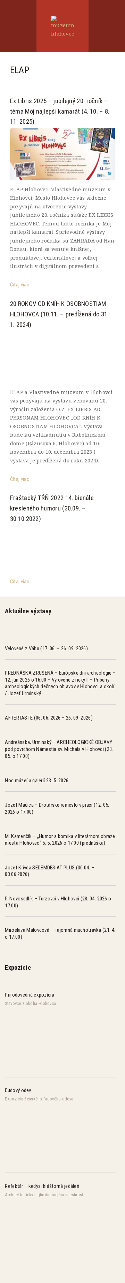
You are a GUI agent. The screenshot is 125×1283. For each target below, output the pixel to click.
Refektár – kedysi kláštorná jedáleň (42, 1186)
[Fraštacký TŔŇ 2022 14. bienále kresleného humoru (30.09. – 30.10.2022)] (62, 551)
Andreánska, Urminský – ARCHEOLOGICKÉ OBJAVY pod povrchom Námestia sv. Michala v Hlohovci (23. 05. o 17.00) (59, 749)
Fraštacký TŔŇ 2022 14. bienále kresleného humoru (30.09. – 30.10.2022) (52, 508)
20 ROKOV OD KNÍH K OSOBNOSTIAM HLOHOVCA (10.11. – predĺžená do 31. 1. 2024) (59, 314)
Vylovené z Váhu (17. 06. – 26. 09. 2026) (46, 648)
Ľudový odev (18, 1090)
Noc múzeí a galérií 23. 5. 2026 (36, 780)
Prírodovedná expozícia (29, 995)
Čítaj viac (19, 285)
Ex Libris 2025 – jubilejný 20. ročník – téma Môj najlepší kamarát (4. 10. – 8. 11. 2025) (60, 111)
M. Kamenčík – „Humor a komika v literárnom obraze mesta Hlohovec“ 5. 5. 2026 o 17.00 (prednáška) (60, 839)
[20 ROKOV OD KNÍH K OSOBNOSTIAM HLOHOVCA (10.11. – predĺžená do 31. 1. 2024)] (62, 357)
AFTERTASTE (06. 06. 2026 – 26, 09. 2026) (49, 718)
